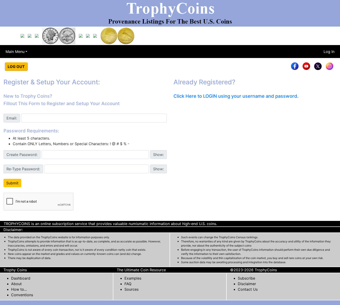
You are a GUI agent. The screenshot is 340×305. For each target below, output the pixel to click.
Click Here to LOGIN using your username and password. (236, 96)
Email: (11, 118)
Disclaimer (247, 283)
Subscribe (246, 278)
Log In (329, 51)
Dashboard (20, 278)
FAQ (127, 283)
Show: (158, 154)
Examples (132, 278)
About (16, 283)
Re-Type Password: (23, 169)
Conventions (22, 295)
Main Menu (15, 51)
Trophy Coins (15, 270)
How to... (19, 289)
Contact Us (248, 289)
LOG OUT (16, 66)
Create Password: (21, 154)
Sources (131, 289)
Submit (12, 183)
